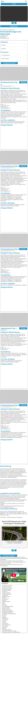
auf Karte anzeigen (8, 555)
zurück (14, 4)
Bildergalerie (14, 26)
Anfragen (23, 82)
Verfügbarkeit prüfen (9, 63)
